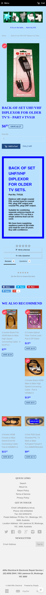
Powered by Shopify (31, 585)
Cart (43, 3)
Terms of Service (23, 494)
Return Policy (23, 490)
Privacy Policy (23, 497)
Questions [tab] (23, 261)
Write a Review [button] (24, 250)
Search (23, 483)
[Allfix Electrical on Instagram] (33, 532)
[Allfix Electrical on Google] (26, 532)
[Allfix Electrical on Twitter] (6, 532)
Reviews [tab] (8, 261)
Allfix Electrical (16, 585)
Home (4, 35)
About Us (23, 486)
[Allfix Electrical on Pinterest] (19, 532)
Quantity (5, 134)
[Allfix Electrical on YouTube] (40, 532)
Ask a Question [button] (24, 256)
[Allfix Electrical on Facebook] (13, 532)
